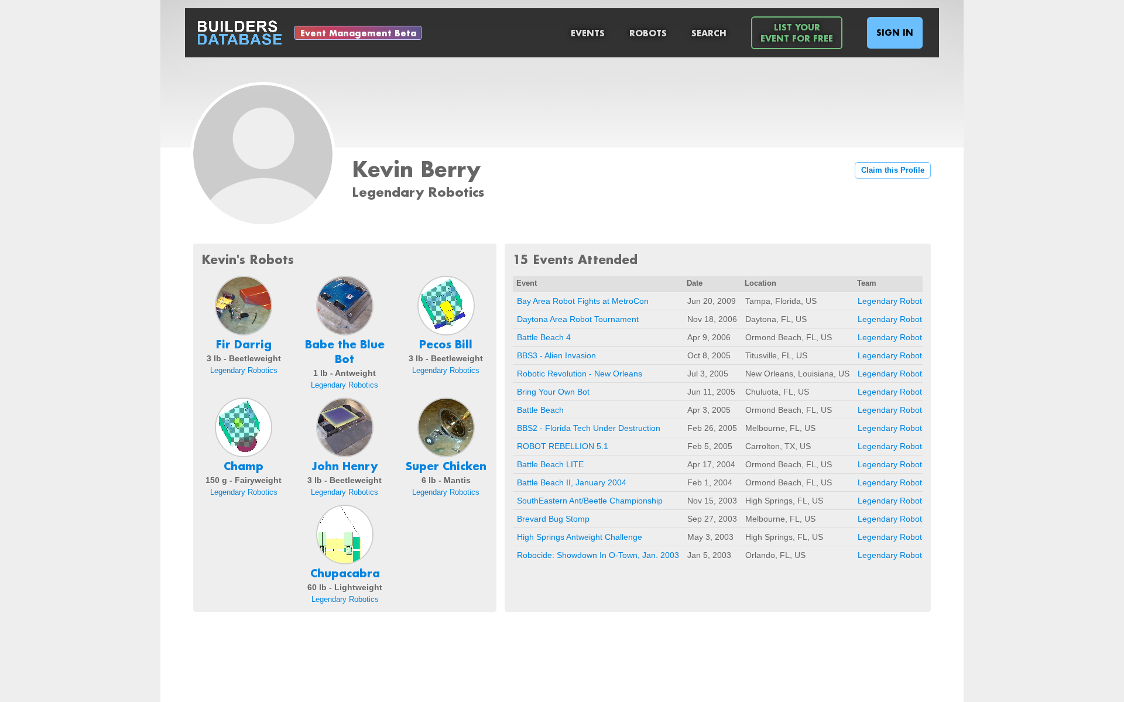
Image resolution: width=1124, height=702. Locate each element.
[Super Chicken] (446, 427)
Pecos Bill (445, 344)
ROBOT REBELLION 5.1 (562, 446)
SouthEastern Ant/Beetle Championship (590, 500)
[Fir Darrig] (243, 305)
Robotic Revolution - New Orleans (579, 373)
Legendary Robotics (243, 371)
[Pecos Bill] (446, 305)
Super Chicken (446, 466)
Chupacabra (345, 573)
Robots (648, 33)
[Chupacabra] (344, 534)
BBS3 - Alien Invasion (556, 355)
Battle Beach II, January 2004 (571, 482)
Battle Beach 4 (544, 337)
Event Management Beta (358, 33)
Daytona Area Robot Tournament (578, 319)
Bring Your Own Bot (553, 391)
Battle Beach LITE (550, 464)
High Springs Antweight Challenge (579, 537)
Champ (243, 466)
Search (709, 33)
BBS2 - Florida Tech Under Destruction (588, 428)
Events (588, 33)
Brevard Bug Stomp (553, 518)
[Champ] (243, 427)
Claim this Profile (892, 170)
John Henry (344, 466)
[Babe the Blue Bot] (344, 305)
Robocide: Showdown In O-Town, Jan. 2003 (598, 555)
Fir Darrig (244, 344)
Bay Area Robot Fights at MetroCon (583, 301)
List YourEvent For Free (796, 33)
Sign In (894, 32)
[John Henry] (344, 427)
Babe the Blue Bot (345, 351)
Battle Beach (540, 410)
